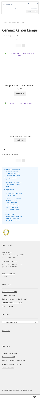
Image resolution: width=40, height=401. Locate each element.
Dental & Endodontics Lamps (14, 193)
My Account (6, 398)
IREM (7, 187)
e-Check (6, 235)
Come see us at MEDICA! (9, 292)
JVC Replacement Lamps (13, 218)
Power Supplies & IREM (10, 178)
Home (5, 23)
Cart (31, 396)
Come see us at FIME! (8, 295)
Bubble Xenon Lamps (12, 191)
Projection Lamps (9, 214)
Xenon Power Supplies (12, 180)
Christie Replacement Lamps (14, 216)
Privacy (4, 276)
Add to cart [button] (20, 94)
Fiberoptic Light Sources (13, 175)
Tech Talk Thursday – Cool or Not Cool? (14, 299)
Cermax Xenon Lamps (14, 23)
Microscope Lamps (11, 200)
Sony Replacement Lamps (13, 221)
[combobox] (20, 322)
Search (20, 398)
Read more (20, 140)
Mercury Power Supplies (13, 184)
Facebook (6, 330)
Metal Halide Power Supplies (14, 182)
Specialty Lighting (9, 189)
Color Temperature (8, 306)
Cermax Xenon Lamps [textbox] (19, 322)
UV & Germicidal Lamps (12, 209)
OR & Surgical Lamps (11, 202)
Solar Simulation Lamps (12, 205)
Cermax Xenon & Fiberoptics (12, 169)
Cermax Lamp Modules (12, 173)
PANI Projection (8, 212)
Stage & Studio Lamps (12, 207)
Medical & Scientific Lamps (13, 198)
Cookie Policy (34, 8)
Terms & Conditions (8, 274)
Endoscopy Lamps (11, 196)
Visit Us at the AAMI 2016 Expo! (12, 303)
